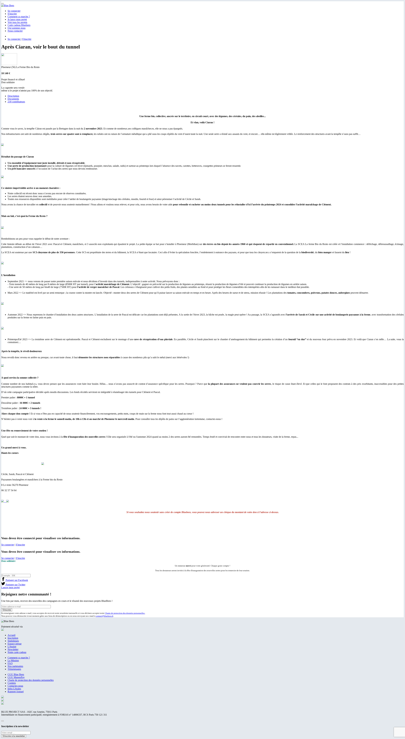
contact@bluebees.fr (104, 616)
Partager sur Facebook (16, 580)
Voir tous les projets (17, 22)
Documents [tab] (13, 98)
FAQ (10, 663)
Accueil (11, 635)
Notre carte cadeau (17, 652)
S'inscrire (12, 13)
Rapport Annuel (16, 691)
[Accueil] (7, 5)
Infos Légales (14, 688)
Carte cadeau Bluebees (19, 25)
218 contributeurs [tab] (16, 101)
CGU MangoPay (16, 677)
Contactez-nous (15, 685)
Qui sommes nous (16, 28)
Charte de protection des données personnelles (125, 613)
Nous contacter (15, 30)
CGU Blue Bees (16, 674)
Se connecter (14, 11)
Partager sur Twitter (15, 584)
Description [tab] (13, 96)
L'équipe (12, 646)
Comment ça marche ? (19, 16)
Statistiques (13, 640)
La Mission (13, 660)
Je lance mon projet (17, 19)
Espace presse (15, 643)
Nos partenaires (15, 666)
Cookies (12, 683)
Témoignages (14, 669)
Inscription (13, 638)
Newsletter (13, 649)
